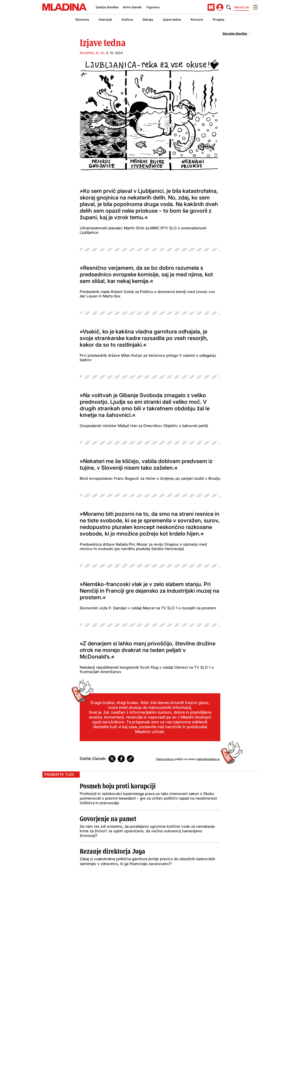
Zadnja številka (107, 7)
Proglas (218, 19)
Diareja (148, 19)
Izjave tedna (172, 19)
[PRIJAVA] (219, 7)
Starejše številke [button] (234, 33)
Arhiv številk (132, 7)
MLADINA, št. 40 (92, 53)
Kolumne (82, 19)
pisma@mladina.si (208, 759)
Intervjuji (105, 19)
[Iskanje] (228, 7)
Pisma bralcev (165, 759)
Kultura (127, 19)
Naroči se (241, 7)
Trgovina (152, 7)
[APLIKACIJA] (211, 7)
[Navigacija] (255, 7)
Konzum (197, 19)
